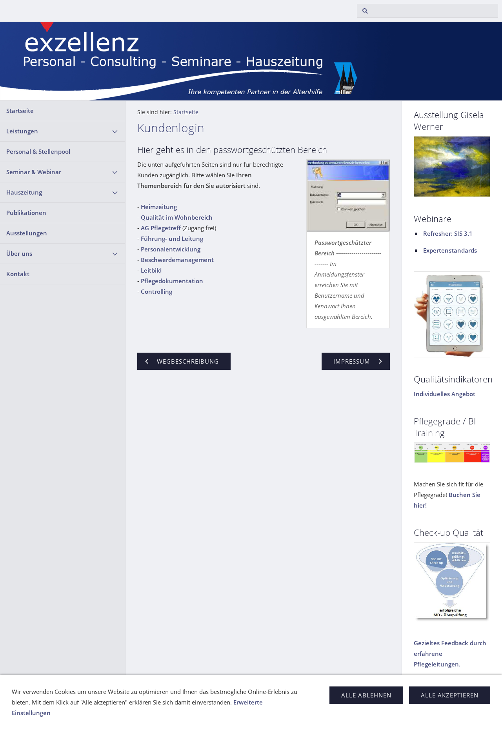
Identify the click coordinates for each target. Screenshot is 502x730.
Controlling (156, 291)
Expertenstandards (450, 250)
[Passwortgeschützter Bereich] (348, 195)
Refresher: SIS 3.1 (448, 233)
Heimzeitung (159, 207)
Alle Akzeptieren (449, 695)
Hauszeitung (24, 192)
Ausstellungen (26, 233)
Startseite (20, 111)
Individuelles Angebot (444, 394)
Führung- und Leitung (172, 238)
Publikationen (26, 213)
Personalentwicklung (170, 249)
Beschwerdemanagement (177, 260)
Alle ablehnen (366, 695)
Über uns (19, 253)
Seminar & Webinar (33, 172)
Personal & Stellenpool (38, 151)
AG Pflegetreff (161, 228)
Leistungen (22, 131)
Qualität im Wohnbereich (177, 217)
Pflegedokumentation (172, 281)
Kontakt (17, 274)
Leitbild (151, 270)
